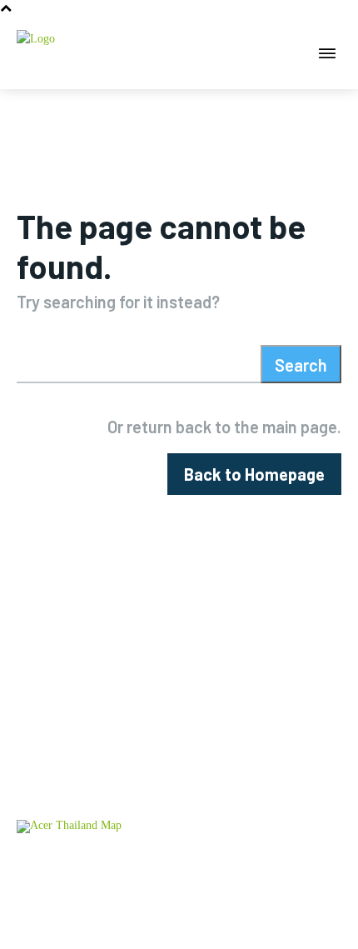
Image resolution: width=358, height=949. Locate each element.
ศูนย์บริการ (45, 863)
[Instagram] (179, 922)
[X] (233, 922)
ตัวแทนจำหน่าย (122, 863)
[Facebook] (125, 922)
